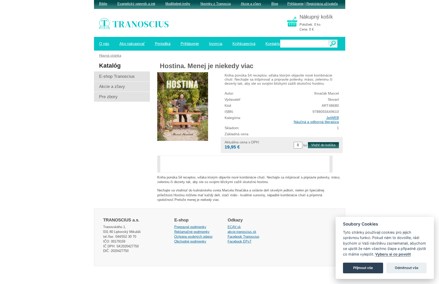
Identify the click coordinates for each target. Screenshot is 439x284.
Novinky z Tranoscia (215, 4)
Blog (274, 4)
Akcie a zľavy (251, 4)
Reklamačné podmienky (192, 232)
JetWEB (332, 118)
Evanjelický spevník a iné (136, 4)
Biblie (103, 4)
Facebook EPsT (240, 241)
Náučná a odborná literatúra (316, 122)
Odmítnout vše (406, 268)
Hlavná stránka (110, 55)
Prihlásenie (295, 4)
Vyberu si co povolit (393, 254)
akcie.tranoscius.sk (242, 232)
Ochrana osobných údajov (193, 236)
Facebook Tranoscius (243, 236)
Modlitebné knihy (177, 4)
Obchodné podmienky (190, 241)
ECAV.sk (234, 227)
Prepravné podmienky (190, 227)
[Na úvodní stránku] (137, 24)
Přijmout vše (363, 268)
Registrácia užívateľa (322, 4)
